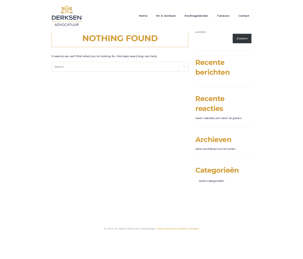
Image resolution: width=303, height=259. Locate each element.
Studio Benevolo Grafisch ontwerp (177, 228)
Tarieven (223, 15)
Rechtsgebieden (196, 15)
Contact (243, 15)
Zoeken (242, 38)
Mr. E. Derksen (166, 15)
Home (143, 15)
